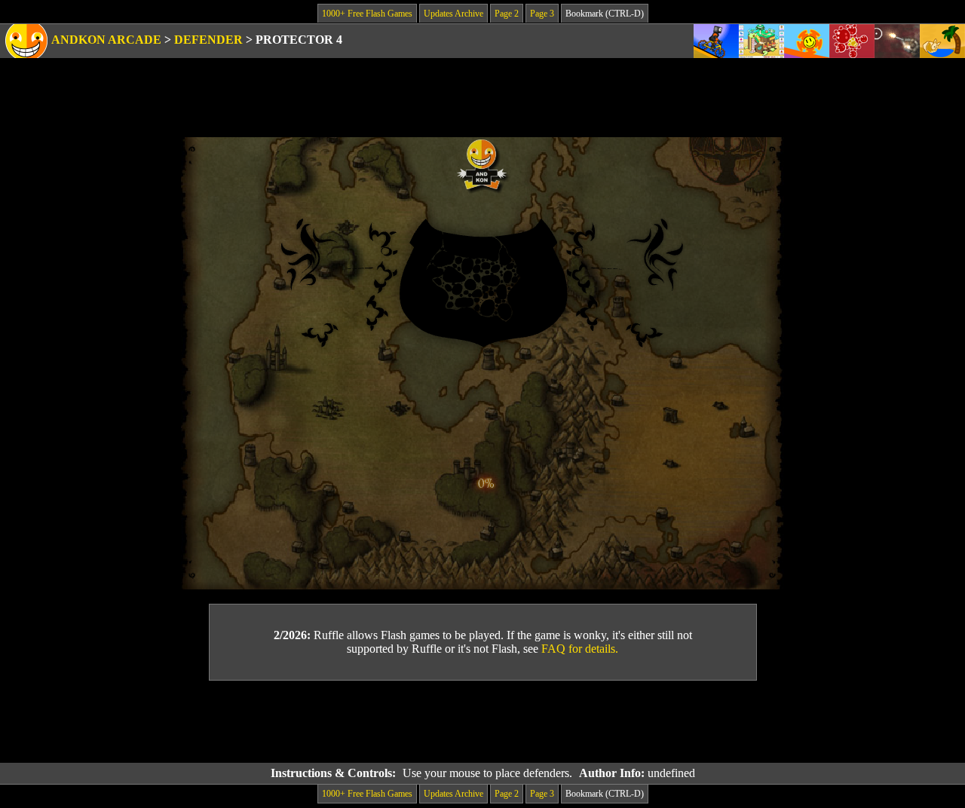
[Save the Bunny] (942, 41)
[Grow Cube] (761, 41)
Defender (208, 39)
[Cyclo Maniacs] (716, 41)
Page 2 (507, 13)
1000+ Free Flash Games (367, 13)
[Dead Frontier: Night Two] (897, 41)
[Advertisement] (482, 722)
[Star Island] (806, 41)
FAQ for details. (579, 648)
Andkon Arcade (106, 39)
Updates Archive (453, 13)
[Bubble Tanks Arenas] (852, 41)
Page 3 (542, 13)
